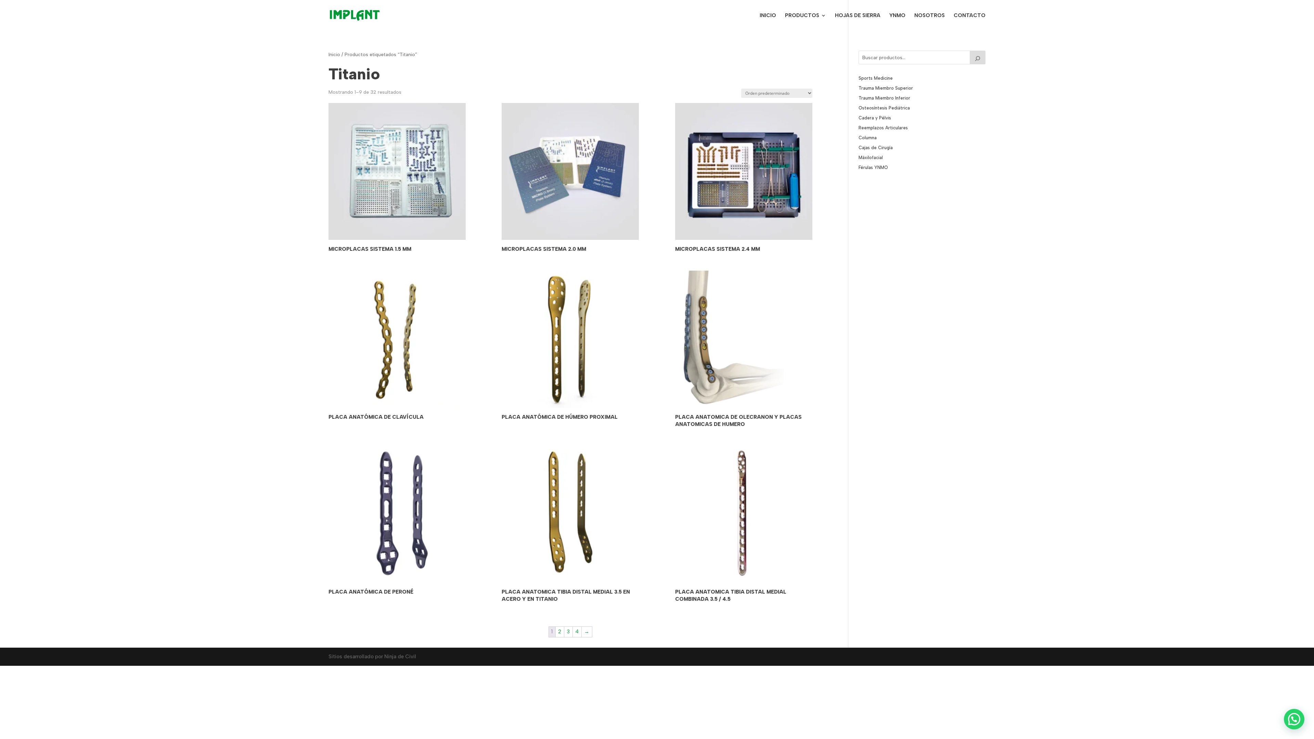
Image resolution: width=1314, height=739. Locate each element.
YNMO (897, 15)
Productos (802, 15)
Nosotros (929, 15)
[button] (1294, 719)
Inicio (768, 15)
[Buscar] (977, 57)
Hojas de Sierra (857, 15)
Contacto (969, 15)
